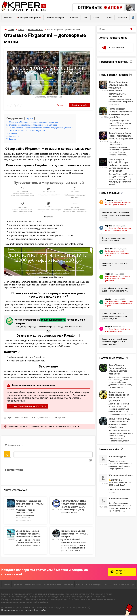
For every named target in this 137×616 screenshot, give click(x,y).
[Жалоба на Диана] (103, 459)
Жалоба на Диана (118, 456)
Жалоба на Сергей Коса (121, 475)
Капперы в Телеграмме (29, 17)
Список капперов (94, 584)
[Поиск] (131, 29)
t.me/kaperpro (117, 47)
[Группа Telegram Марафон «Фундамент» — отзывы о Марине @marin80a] (103, 111)
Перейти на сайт (79, 105)
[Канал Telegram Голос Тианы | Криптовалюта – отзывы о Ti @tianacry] (103, 136)
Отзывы (60, 105)
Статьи (108, 17)
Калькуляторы (133, 17)
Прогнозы (17, 584)
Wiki (85, 17)
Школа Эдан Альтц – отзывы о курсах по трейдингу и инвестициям (119, 86)
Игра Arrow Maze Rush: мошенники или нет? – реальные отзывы (118, 203)
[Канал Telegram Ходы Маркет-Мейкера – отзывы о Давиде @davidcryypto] (103, 421)
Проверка (122, 17)
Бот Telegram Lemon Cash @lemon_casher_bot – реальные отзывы (117, 253)
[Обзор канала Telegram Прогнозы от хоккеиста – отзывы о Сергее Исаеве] (11, 533)
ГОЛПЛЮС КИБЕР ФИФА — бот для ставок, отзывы (74, 502)
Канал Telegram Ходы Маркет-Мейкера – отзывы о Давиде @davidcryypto (119, 423)
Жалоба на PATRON (118, 498)
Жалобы (74, 17)
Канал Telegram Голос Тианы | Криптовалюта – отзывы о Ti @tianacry (121, 136)
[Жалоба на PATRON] (103, 501)
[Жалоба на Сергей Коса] (103, 478)
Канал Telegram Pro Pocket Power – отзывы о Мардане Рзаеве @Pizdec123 (118, 278)
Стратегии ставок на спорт (122, 584)
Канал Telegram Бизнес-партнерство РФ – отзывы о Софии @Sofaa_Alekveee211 (74, 535)
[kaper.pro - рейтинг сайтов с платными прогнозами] (23, 10)
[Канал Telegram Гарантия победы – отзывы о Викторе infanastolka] (103, 368)
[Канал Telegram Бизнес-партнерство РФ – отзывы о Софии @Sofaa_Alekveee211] (56, 533)
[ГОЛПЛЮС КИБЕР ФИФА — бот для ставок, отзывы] (56, 503)
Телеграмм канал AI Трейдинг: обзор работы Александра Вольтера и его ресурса (119, 303)
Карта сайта (40, 610)
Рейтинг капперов (55, 17)
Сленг (96, 17)
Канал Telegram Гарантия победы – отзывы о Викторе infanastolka (118, 369)
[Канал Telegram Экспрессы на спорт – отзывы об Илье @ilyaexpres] (103, 394)
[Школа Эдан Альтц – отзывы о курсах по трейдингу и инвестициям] (103, 85)
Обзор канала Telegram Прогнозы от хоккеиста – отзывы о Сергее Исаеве (28, 533)
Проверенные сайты (52, 584)
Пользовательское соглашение (17, 610)
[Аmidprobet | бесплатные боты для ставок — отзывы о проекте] (11, 503)
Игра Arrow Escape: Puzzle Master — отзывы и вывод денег (118, 330)
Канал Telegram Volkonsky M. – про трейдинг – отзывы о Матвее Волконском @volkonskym (119, 165)
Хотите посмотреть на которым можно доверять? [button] (50, 323)
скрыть (29, 118)
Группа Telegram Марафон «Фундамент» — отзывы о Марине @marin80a (120, 113)
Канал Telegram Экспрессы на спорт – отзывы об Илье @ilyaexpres (120, 396)
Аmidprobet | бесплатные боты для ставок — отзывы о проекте (29, 503)
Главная (8, 17)
